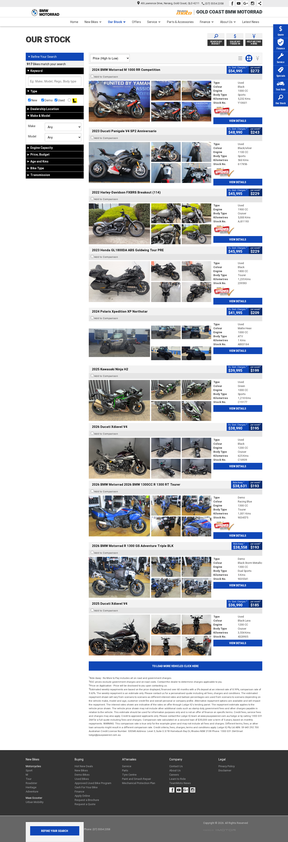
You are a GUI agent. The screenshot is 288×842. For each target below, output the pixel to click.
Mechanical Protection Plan (138, 783)
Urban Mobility (34, 802)
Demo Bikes (82, 774)
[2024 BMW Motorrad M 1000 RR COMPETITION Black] (150, 101)
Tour (28, 779)
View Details (237, 120)
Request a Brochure (87, 800)
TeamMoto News (180, 783)
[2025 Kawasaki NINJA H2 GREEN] (150, 400)
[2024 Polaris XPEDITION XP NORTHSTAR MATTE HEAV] (150, 342)
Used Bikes (82, 779)
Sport (29, 770)
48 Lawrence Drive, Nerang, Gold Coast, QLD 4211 (170, 3)
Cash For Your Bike (86, 787)
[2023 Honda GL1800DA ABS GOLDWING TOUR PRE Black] (150, 281)
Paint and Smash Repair (136, 779)
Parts (125, 770)
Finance (205, 22)
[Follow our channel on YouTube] (239, 3)
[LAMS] (74, 100)
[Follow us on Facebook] (232, 3)
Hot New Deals (84, 766)
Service (152, 22)
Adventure (32, 791)
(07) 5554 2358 (214, 3)
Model (32, 136)
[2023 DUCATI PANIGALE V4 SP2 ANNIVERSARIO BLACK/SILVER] (150, 162)
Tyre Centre (129, 774)
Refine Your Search (42, 57)
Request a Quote (85, 804)
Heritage (31, 787)
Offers (136, 22)
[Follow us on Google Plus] (246, 3)
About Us (226, 22)
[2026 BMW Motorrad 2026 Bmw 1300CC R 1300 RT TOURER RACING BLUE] (150, 516)
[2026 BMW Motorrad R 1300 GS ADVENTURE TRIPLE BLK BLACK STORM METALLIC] (150, 577)
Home (74, 22)
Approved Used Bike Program (93, 783)
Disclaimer (224, 770)
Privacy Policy (226, 766)
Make (31, 126)
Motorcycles (33, 766)
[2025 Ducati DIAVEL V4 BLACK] (150, 458)
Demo (48, 100)
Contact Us (176, 766)
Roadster (31, 783)
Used (61, 100)
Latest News (250, 22)
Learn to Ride (177, 779)
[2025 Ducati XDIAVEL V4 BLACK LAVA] (150, 635)
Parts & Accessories (180, 22)
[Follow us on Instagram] (253, 3)
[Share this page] (258, 3)
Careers (174, 774)
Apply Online (82, 796)
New (34, 100)
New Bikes (91, 22)
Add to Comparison (106, 76)
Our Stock (115, 22)
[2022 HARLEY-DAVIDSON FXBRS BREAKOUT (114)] (150, 223)
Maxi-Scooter (34, 798)
